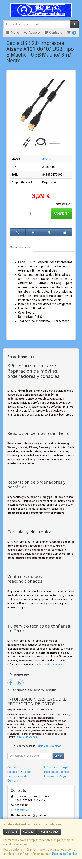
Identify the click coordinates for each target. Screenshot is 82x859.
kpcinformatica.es (52, 664)
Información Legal (56, 767)
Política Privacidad (19, 771)
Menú (14, 32)
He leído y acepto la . (37, 745)
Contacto (55, 32)
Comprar (61, 213)
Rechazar (28, 831)
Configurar (12, 831)
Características (20, 247)
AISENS (47, 159)
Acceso (34, 32)
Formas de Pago (55, 776)
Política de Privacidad (26, 737)
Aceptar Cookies (49, 831)
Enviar (58, 755)
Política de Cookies (64, 853)
